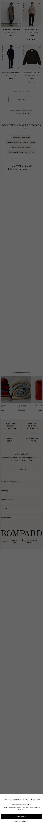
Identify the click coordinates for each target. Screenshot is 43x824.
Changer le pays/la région (21, 821)
